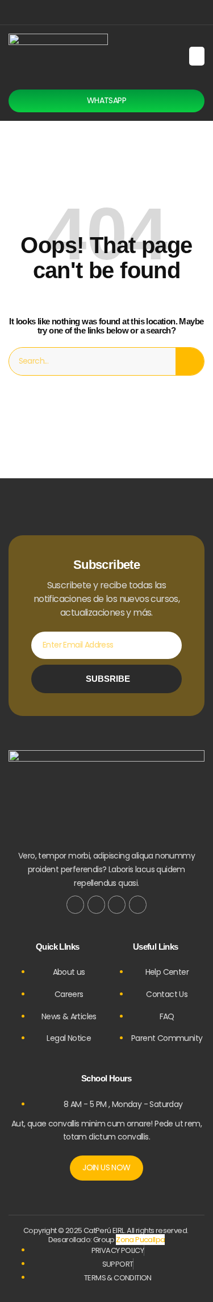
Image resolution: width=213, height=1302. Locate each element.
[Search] (190, 361)
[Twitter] (96, 904)
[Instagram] (114, 12)
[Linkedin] (132, 12)
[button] (196, 56)
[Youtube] (138, 904)
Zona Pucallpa (140, 1239)
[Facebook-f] (75, 904)
